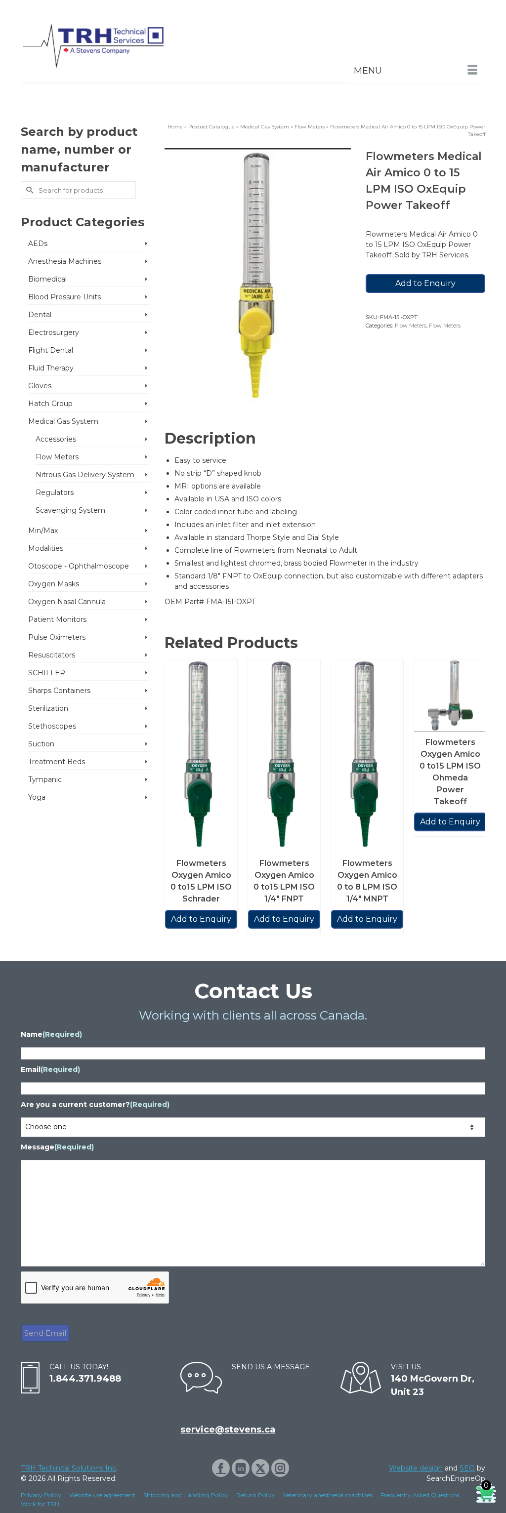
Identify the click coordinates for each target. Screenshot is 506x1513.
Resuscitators (51, 655)
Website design (416, 1468)
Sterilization (48, 708)
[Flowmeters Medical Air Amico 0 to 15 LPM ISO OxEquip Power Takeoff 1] (258, 274)
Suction (41, 743)
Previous (173, 802)
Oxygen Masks (53, 583)
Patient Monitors (57, 619)
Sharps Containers (59, 690)
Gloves (39, 385)
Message (57, 1147)
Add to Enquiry (425, 283)
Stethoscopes (52, 726)
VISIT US (406, 1366)
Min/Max (43, 530)
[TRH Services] (93, 46)
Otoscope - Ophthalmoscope (78, 566)
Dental (39, 314)
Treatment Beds (56, 761)
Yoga (36, 797)
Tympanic (45, 779)
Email (50, 1069)
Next (476, 802)
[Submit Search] (28, 190)
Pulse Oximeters (56, 637)
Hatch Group (50, 403)
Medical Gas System (63, 421)
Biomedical (47, 279)
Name (51, 1034)
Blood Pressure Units (64, 296)
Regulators (55, 492)
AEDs (37, 243)
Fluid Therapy (51, 368)
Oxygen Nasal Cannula (67, 601)
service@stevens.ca (227, 1429)
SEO (467, 1468)
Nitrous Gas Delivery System (85, 474)
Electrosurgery (53, 332)
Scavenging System (70, 510)
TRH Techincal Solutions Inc (68, 1468)
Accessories (56, 439)
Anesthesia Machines (64, 261)
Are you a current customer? (95, 1104)
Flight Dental (50, 350)
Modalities (45, 548)
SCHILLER (46, 672)
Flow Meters (410, 325)
